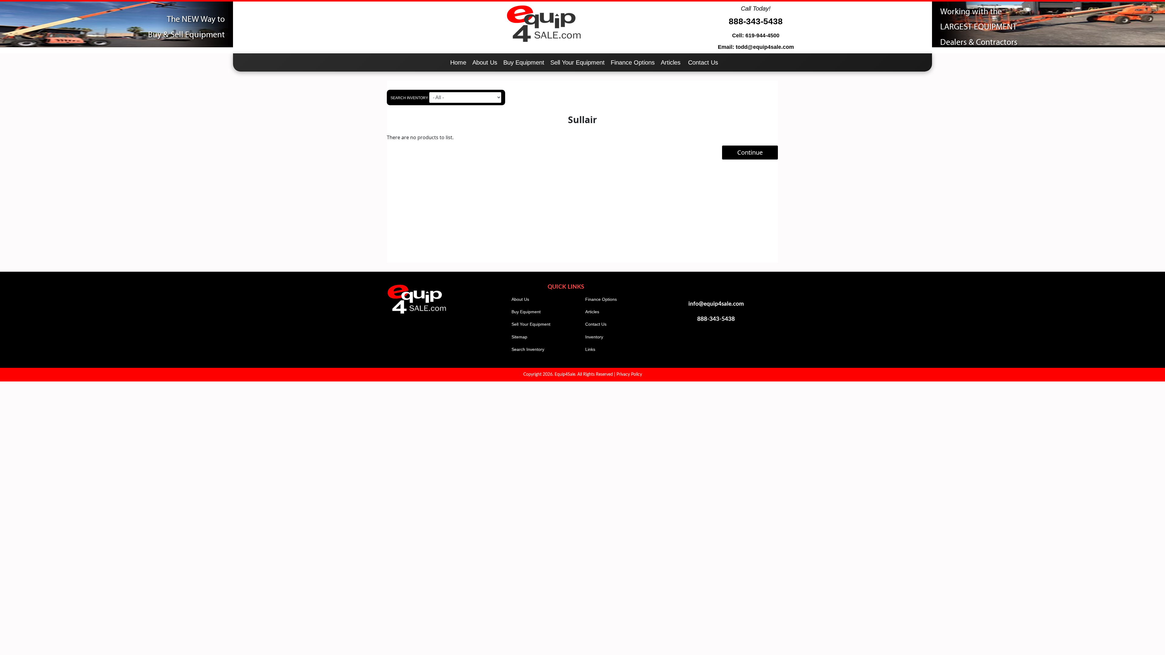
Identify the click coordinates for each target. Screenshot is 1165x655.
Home (458, 62)
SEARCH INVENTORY (409, 98)
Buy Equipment (523, 62)
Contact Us (703, 62)
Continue (750, 152)
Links (590, 349)
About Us (484, 62)
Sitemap (519, 336)
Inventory (594, 336)
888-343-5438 (756, 21)
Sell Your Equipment (577, 62)
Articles (670, 62)
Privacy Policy (629, 374)
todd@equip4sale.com (765, 47)
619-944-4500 (762, 35)
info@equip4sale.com (716, 304)
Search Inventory (528, 349)
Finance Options (633, 62)
